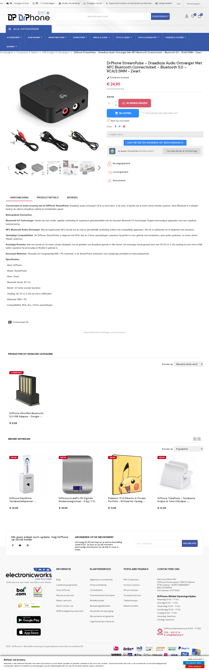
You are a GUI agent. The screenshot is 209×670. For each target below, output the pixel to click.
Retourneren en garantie (102, 616)
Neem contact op (64, 606)
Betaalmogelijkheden (100, 606)
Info (179, 3)
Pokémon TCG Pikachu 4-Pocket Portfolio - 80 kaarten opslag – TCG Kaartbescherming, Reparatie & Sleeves (127, 500)
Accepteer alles (193, 663)
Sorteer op (167, 364)
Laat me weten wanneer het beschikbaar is (155, 142)
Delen (115, 126)
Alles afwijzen (194, 666)
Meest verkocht (64, 600)
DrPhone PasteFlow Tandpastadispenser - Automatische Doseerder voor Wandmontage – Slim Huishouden (27, 500)
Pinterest (124, 126)
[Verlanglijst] (192, 16)
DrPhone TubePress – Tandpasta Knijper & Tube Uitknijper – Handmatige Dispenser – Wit (176, 500)
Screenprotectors (132, 595)
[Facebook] (13, 545)
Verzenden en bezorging (101, 611)
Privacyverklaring (98, 585)
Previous (195, 439)
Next (199, 439)
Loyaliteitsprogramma (66, 585)
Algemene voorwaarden (101, 579)
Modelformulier (97, 600)
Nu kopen (123, 113)
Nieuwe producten (65, 595)
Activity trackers (132, 585)
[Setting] (186, 16)
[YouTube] (20, 545)
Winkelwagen (193, 3)
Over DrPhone (63, 590)
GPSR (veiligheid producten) (69, 611)
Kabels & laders (131, 606)
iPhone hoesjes (131, 590)
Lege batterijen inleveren (102, 621)
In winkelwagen (137, 103)
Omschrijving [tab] (19, 197)
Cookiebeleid (96, 590)
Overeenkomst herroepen (102, 595)
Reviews (72, 197)
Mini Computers (131, 579)
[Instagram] (27, 545)
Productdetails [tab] (48, 197)
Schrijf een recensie (118, 77)
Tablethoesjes (131, 600)
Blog (58, 579)
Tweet (119, 126)
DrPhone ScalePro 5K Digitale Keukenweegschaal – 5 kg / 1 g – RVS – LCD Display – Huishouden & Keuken (77, 500)
